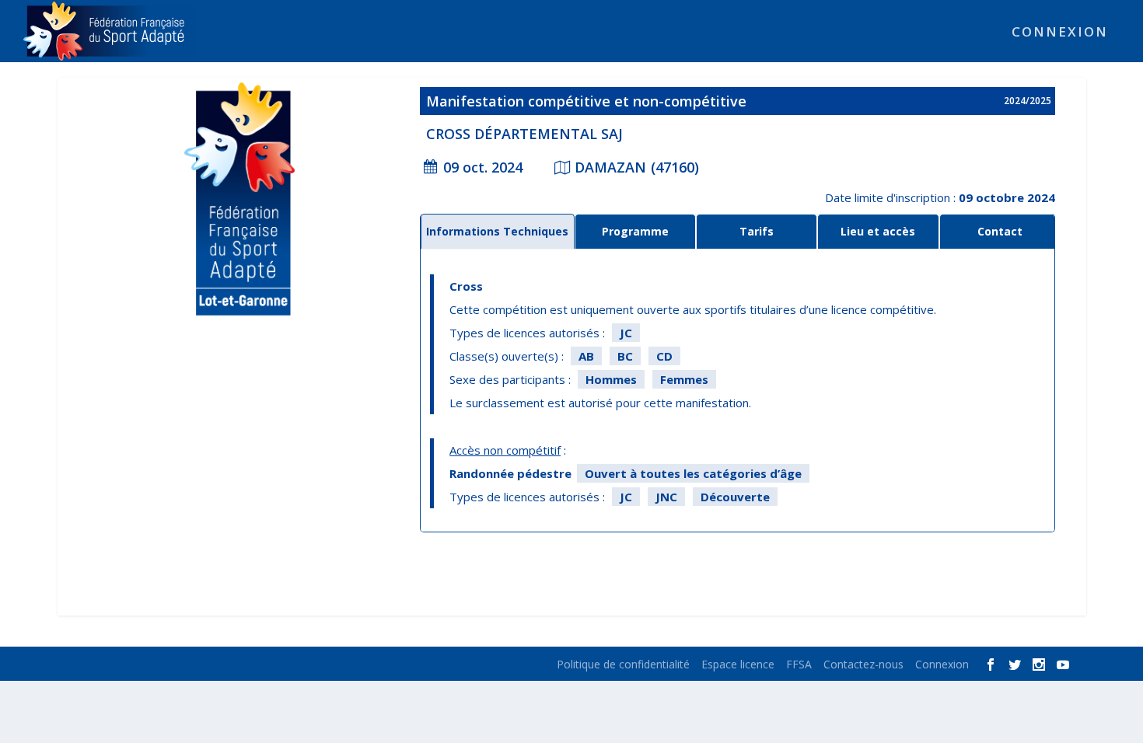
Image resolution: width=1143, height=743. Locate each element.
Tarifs (756, 231)
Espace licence (737, 664)
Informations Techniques (497, 231)
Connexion (1060, 33)
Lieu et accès (878, 231)
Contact (999, 231)
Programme (635, 231)
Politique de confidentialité (623, 664)
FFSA (799, 664)
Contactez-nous (863, 664)
